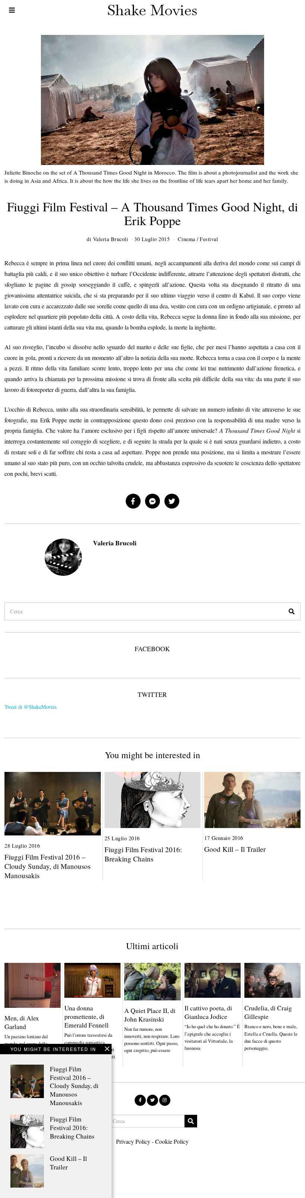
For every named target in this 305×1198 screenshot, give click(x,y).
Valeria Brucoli (115, 543)
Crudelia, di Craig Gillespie (268, 1012)
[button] (292, 611)
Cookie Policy (172, 1141)
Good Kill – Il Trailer (68, 1162)
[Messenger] (152, 501)
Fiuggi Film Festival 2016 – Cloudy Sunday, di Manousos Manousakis (74, 1085)
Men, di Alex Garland (21, 1022)
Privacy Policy (133, 1141)
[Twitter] (171, 501)
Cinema (186, 239)
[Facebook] (133, 501)
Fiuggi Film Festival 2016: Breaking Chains (72, 1127)
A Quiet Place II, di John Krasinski (150, 1014)
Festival (209, 239)
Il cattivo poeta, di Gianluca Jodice (208, 1012)
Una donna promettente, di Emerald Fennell (86, 1016)
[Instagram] (164, 1100)
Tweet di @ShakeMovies (30, 706)
